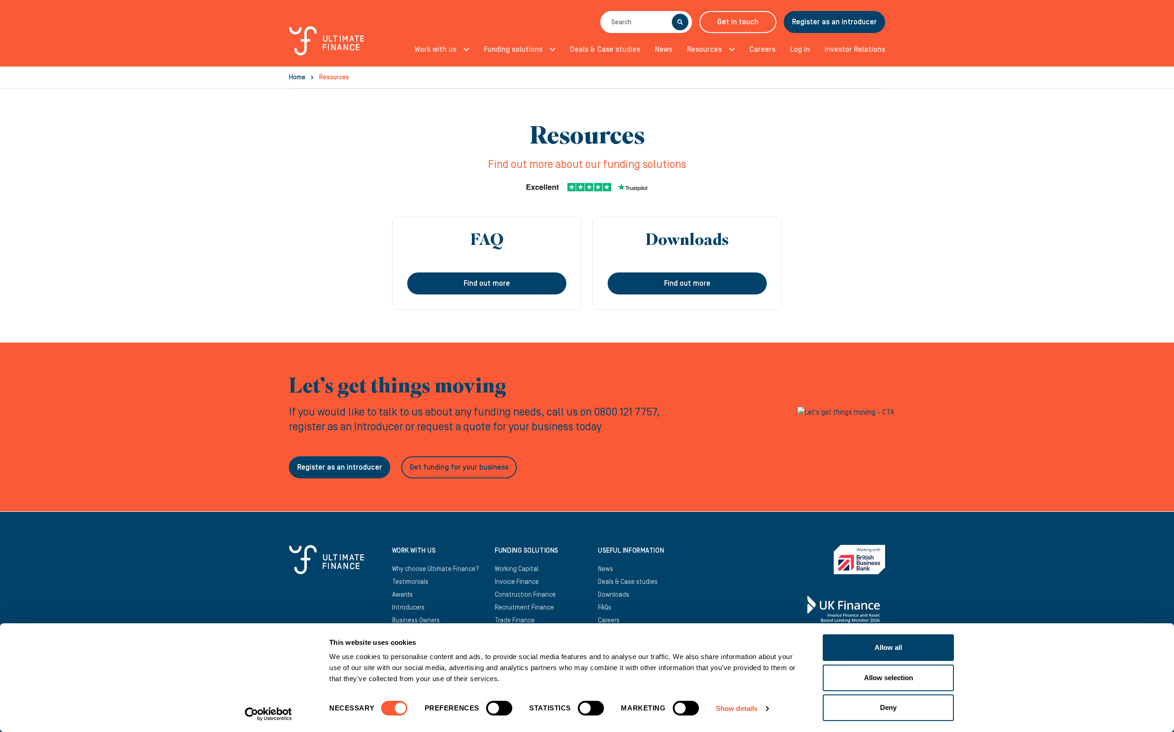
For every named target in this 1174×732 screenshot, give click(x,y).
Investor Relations (855, 49)
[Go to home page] (326, 46)
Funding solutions (513, 49)
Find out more (487, 283)
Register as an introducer (834, 22)
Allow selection (888, 678)
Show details (737, 708)
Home (297, 77)
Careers (762, 49)
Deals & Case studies (605, 49)
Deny (888, 707)
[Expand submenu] (463, 49)
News (663, 49)
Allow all (888, 647)
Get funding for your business (459, 467)
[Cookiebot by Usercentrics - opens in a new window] (268, 714)
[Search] (680, 22)
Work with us (435, 49)
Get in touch (738, 22)
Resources (704, 49)
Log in (800, 49)
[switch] (499, 712)
